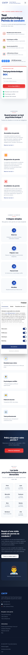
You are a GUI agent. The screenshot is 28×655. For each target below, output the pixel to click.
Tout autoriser (14, 346)
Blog (2, 632)
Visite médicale (4, 616)
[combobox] (14, 81)
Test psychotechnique (6, 614)
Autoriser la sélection (14, 351)
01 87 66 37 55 (6, 601)
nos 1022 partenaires (10, 313)
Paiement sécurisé (5, 630)
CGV (2, 651)
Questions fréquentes (5, 628)
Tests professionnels (5, 618)
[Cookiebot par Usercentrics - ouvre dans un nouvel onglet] (21, 303)
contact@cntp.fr (6, 604)
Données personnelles (6, 649)
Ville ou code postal (7, 78)
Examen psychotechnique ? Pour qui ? (9, 626)
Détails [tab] (11, 306)
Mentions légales (4, 646)
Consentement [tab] (4, 306)
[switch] (25, 333)
